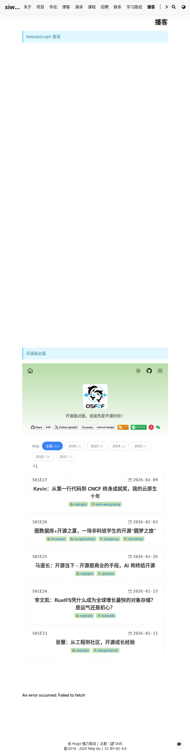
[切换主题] (183, 7)
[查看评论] (179, 744)
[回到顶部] (179, 732)
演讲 (79, 7)
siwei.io (16, 7)
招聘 (105, 7)
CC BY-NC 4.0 (115, 748)
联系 (118, 7)
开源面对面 (36, 353)
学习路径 (134, 7)
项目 (40, 7)
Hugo (76, 743)
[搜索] (173, 7)
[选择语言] (166, 7)
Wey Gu (94, 748)
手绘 (53, 7)
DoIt (118, 743)
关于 (28, 7)
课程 (92, 7)
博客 (66, 7)
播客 (151, 7)
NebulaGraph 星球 (43, 36)
